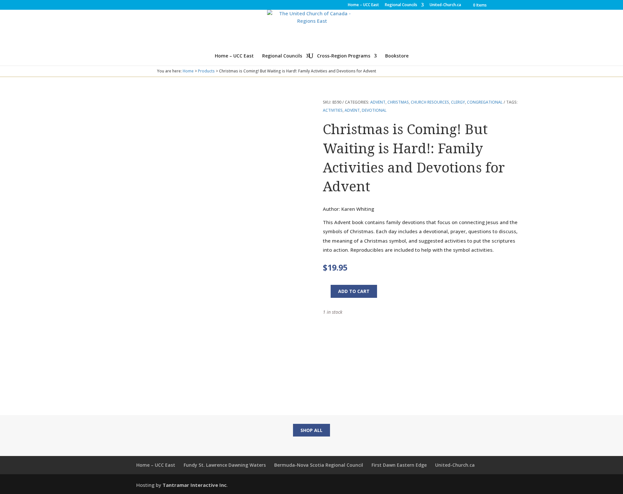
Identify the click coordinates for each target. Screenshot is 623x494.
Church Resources (430, 102)
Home (188, 71)
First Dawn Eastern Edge (399, 465)
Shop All (311, 430)
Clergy (458, 102)
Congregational (485, 102)
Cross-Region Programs (343, 56)
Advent (377, 102)
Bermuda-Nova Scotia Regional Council (318, 465)
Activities (333, 110)
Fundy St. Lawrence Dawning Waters (225, 465)
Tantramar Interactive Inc (194, 485)
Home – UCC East (363, 5)
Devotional (374, 110)
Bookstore (397, 56)
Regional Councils (401, 5)
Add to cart (354, 291)
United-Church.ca (445, 5)
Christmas (398, 102)
